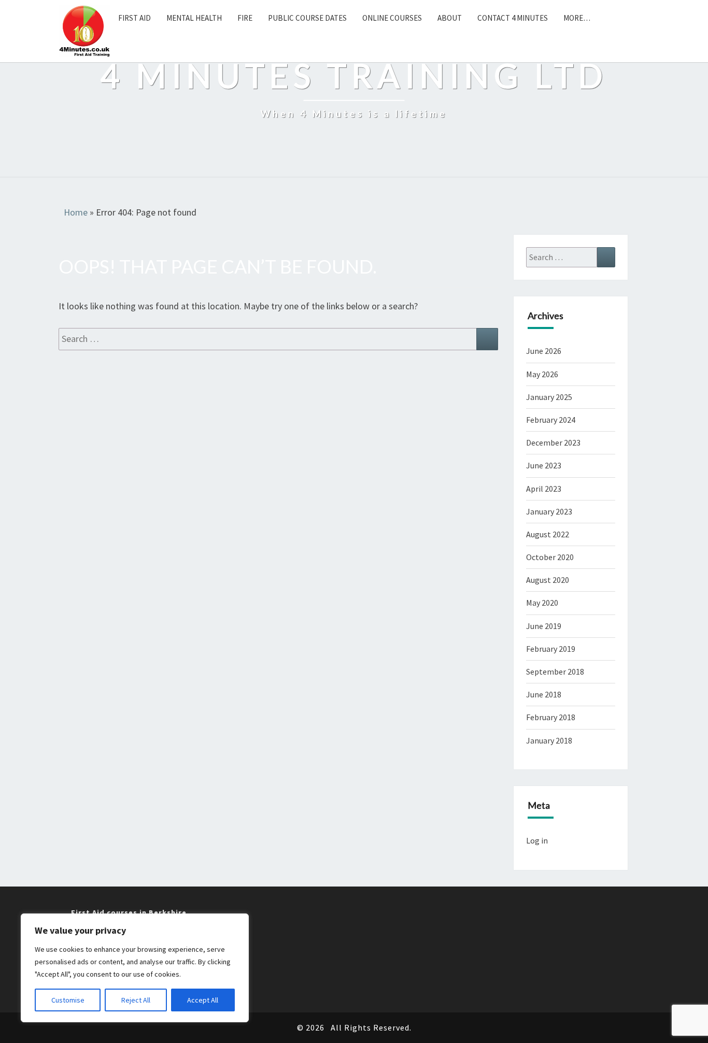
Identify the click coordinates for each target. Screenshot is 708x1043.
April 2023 (543, 488)
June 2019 (543, 626)
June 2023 (543, 465)
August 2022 (547, 534)
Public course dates (307, 18)
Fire (244, 18)
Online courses (392, 18)
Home (76, 212)
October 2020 (550, 557)
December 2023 (553, 442)
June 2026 (543, 351)
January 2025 (549, 397)
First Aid (134, 18)
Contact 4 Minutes (512, 18)
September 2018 (555, 671)
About (449, 18)
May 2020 (542, 602)
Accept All (202, 1000)
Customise (67, 1000)
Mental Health (194, 18)
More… (576, 18)
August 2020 (547, 580)
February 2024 (550, 420)
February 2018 (550, 717)
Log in (537, 840)
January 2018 (549, 740)
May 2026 (542, 374)
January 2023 (549, 511)
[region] (135, 967)
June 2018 (543, 694)
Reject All (135, 1000)
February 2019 (550, 649)
